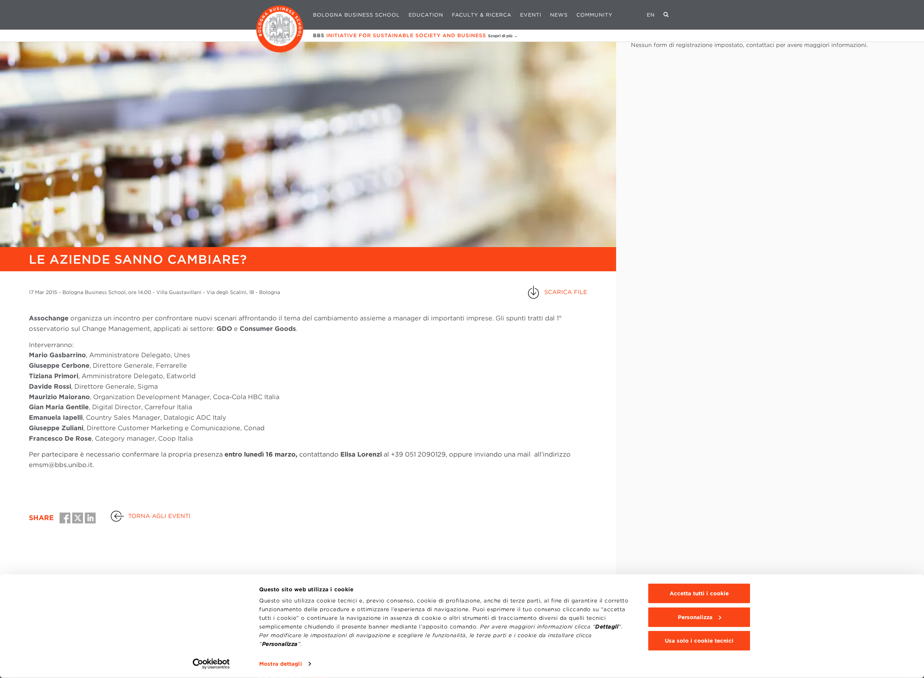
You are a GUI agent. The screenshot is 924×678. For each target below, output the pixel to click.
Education (426, 15)
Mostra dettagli (280, 664)
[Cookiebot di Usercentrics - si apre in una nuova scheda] (211, 663)
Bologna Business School (356, 15)
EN (651, 15)
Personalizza (695, 617)
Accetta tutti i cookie (699, 593)
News (559, 15)
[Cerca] (666, 14)
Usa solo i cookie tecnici (699, 641)
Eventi (530, 15)
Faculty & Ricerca (481, 15)
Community (594, 15)
